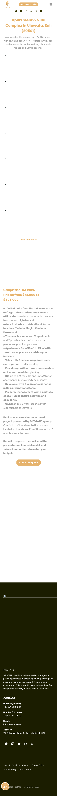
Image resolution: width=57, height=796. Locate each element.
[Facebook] (21, 11)
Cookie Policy (10, 769)
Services (16, 765)
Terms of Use (25, 769)
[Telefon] (16, 11)
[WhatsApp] (31, 11)
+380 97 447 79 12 (12, 715)
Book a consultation (28, 4)
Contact (25, 765)
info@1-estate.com (12, 724)
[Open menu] (51, 4)
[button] (31, 67)
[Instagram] (26, 11)
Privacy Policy (38, 765)
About (7, 765)
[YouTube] (41, 11)
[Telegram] (36, 11)
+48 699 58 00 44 (12, 707)
